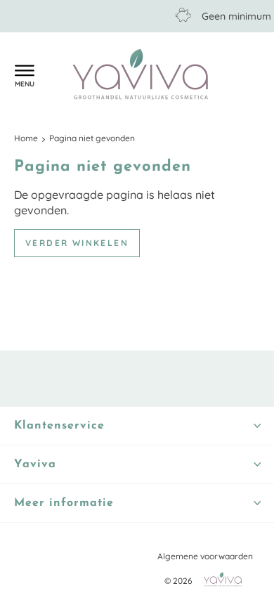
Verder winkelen (77, 242)
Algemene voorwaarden (205, 556)
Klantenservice (52, 75)
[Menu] (25, 74)
